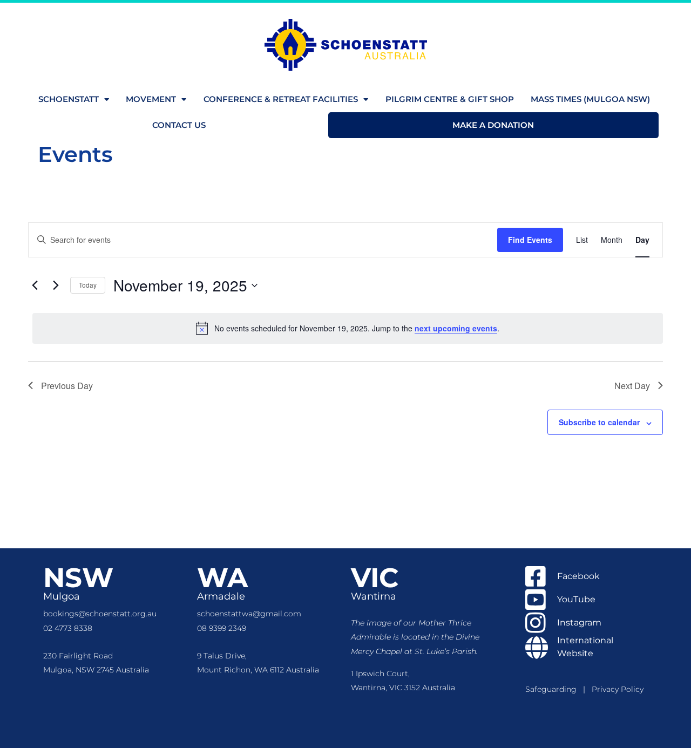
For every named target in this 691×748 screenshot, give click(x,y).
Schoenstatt (68, 99)
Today (88, 284)
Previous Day (67, 385)
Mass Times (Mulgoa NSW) (590, 99)
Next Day (632, 385)
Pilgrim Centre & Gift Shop (449, 99)
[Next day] (55, 285)
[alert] (347, 328)
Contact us (179, 125)
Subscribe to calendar (599, 422)
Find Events (530, 239)
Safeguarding (554, 689)
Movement (151, 99)
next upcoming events (456, 328)
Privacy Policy (617, 689)
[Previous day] (34, 285)
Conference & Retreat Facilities (281, 99)
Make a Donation (493, 125)
